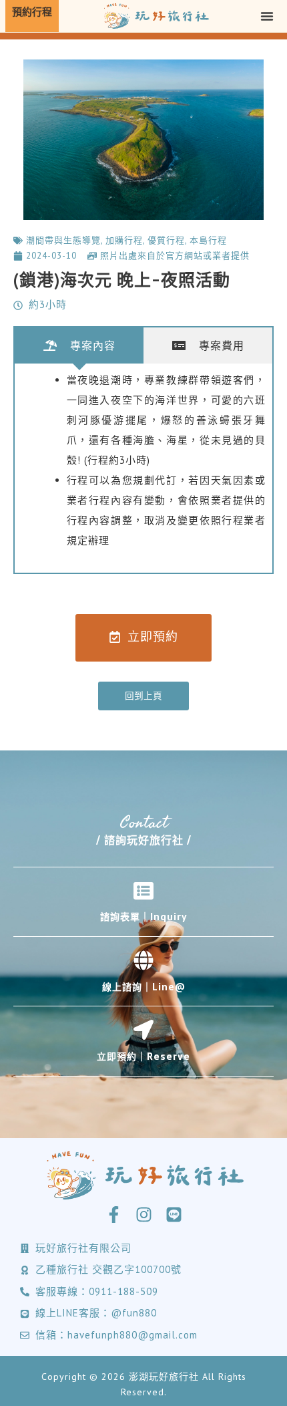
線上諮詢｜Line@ (144, 987)
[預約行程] (32, 16)
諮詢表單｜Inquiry (144, 916)
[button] (267, 16)
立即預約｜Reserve (143, 1056)
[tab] (79, 345)
